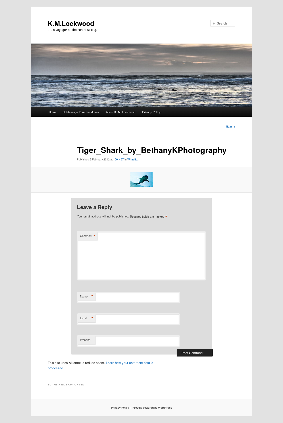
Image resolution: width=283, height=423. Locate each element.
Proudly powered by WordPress (152, 408)
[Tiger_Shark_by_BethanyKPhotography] (141, 179)
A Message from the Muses (81, 112)
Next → (230, 126)
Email (86, 318)
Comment (87, 235)
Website (85, 340)
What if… (133, 159)
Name (86, 296)
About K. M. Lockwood (120, 112)
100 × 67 (118, 159)
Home (52, 112)
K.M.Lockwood (71, 23)
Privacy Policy (151, 112)
